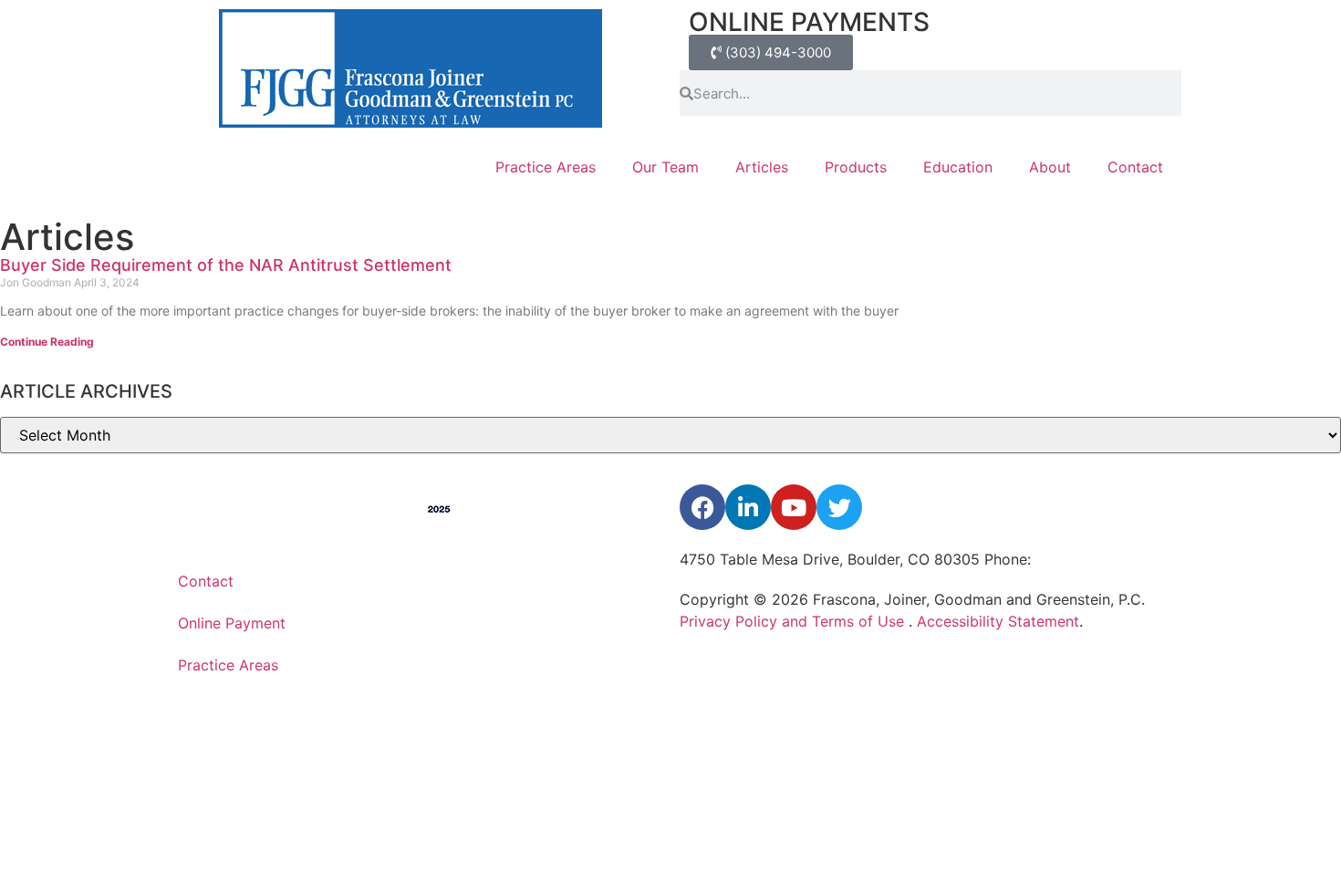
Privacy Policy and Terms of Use (794, 621)
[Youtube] (793, 507)
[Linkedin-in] (748, 507)
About (1050, 167)
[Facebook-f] (702, 507)
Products (856, 167)
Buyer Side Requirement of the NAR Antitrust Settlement (226, 265)
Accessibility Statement (998, 621)
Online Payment (232, 623)
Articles (761, 167)
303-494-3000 (1087, 559)
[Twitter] (839, 507)
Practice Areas (545, 167)
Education (958, 167)
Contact (1135, 167)
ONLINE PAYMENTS (809, 21)
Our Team (665, 167)
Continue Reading (47, 341)
